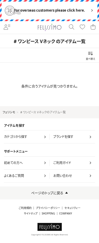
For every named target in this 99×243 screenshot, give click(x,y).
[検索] (71, 27)
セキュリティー (72, 208)
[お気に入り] (82, 27)
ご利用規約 (25, 208)
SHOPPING (48, 213)
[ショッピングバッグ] (93, 27)
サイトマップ (30, 213)
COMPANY (65, 213)
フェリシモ (9, 112)
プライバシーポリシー (48, 208)
